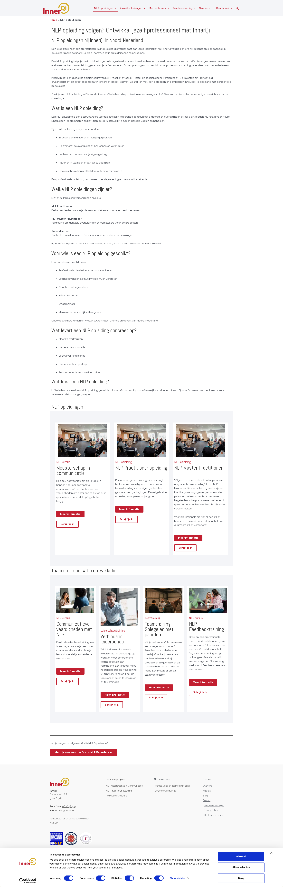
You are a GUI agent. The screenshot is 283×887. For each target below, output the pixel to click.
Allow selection (241, 867)
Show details (177, 878)
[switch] (100, 878)
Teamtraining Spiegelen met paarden (159, 629)
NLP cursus (63, 618)
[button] (237, 8)
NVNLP (54, 822)
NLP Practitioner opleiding (141, 467)
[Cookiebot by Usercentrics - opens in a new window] (27, 880)
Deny (241, 878)
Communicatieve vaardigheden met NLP (74, 629)
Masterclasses (157, 8)
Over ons (204, 8)
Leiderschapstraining (113, 630)
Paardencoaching (182, 8)
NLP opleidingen (103, 8)
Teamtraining (152, 618)
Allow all (241, 856)
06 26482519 (69, 806)
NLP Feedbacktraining (206, 626)
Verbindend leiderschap (112, 639)
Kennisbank (222, 8)
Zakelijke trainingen (131, 8)
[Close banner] (271, 853)
